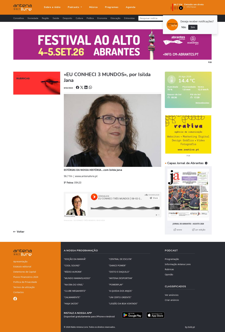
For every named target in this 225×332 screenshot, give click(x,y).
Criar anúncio (172, 300)
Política (90, 18)
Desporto (67, 18)
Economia (102, 18)
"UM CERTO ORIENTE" (120, 297)
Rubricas (169, 269)
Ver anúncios (171, 294)
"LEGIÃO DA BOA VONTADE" (123, 303)
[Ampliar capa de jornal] (188, 195)
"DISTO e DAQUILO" (119, 271)
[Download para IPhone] (155, 315)
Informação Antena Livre (178, 264)
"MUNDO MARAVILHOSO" (77, 278)
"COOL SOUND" (72, 265)
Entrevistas (129, 18)
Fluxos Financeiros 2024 (25, 276)
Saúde (56, 18)
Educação (115, 18)
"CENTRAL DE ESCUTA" (120, 259)
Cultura (79, 18)
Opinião (169, 274)
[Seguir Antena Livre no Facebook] (15, 299)
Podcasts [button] (74, 7)
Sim (193, 27)
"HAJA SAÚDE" (71, 303)
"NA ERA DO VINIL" (74, 284)
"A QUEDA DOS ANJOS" (120, 290)
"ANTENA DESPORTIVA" (121, 278)
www (179, 229)
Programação (172, 259)
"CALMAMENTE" (72, 297)
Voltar (20, 231)
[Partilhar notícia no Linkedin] (86, 87)
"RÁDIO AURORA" (73, 271)
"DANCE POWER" (117, 265)
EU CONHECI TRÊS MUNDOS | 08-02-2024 (89, 220)
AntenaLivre (68, 220)
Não (183, 27)
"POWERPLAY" (116, 284)
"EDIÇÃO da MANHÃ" (75, 259)
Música (93, 7)
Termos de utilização (24, 287)
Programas (111, 7)
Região (45, 18)
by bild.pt (190, 327)
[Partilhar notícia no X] (82, 87)
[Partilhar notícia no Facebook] (78, 87)
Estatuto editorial (22, 266)
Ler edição (199, 229)
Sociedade (33, 18)
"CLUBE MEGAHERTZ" (75, 290)
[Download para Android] (132, 315)
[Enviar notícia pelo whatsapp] (90, 87)
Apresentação (20, 261)
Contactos (18, 292)
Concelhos (18, 18)
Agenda (130, 7)
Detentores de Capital (24, 271)
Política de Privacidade (25, 282)
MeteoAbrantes (202, 103)
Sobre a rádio (52, 7)
